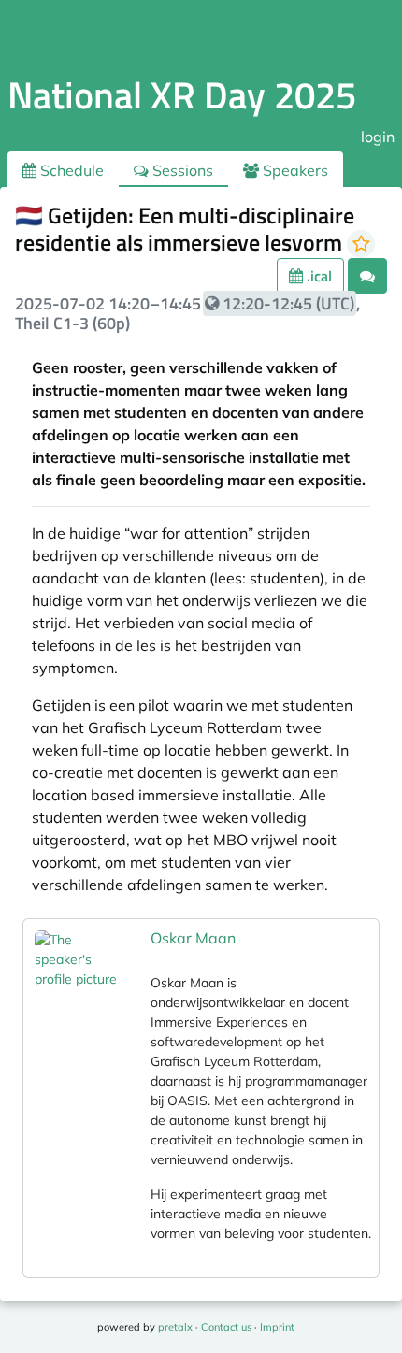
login (378, 136)
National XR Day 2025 (181, 94)
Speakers (293, 170)
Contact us (226, 1326)
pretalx (175, 1326)
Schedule (70, 170)
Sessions (181, 170)
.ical (317, 276)
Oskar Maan (193, 937)
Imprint (277, 1326)
